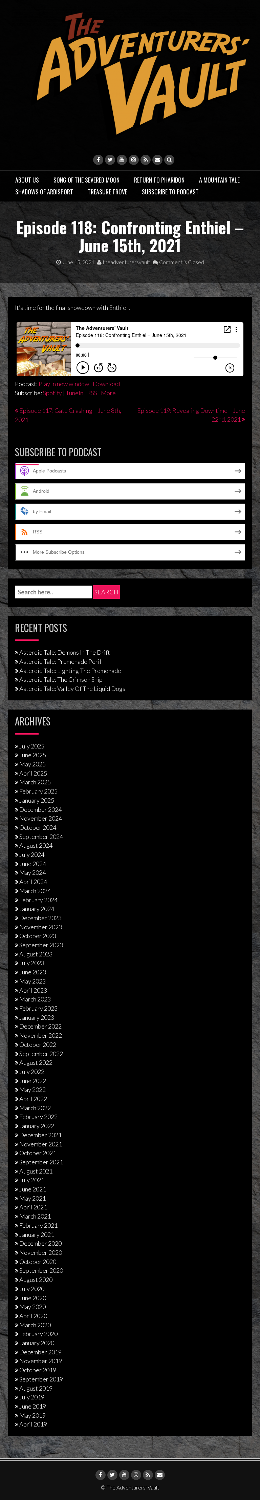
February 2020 (38, 1333)
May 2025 (32, 764)
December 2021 (40, 1135)
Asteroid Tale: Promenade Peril (60, 661)
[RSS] (145, 160)
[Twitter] (110, 160)
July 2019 (31, 1397)
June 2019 (32, 1406)
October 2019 (37, 1370)
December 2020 (40, 1243)
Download (106, 383)
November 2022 (40, 1035)
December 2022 (40, 1026)
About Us (27, 179)
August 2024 (35, 845)
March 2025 (35, 782)
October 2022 (37, 1044)
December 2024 (40, 809)
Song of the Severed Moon (86, 179)
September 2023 (41, 945)
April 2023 (33, 990)
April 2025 (33, 773)
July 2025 (31, 746)
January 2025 (36, 800)
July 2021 (31, 1180)
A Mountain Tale (219, 179)
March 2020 (35, 1325)
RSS (92, 393)
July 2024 (31, 854)
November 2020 (40, 1252)
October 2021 (37, 1153)
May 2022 (32, 1089)
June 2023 (32, 972)
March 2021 (35, 1216)
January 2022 (36, 1125)
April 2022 (33, 1098)
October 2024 (37, 827)
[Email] (157, 160)
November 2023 (40, 927)
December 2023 (40, 918)
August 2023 (35, 954)
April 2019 (33, 1424)
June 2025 (32, 755)
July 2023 (31, 963)
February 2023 (38, 1008)
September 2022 (41, 1053)
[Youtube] (122, 160)
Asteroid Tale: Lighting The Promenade (70, 670)
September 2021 (41, 1162)
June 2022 (32, 1080)
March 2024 (35, 890)
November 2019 (40, 1361)
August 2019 (35, 1388)
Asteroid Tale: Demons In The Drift (64, 652)
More (108, 393)
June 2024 (32, 863)
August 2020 (35, 1279)
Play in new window (64, 383)
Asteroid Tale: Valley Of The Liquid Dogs (72, 688)
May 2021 (32, 1198)
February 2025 (38, 791)
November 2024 (40, 818)
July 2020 (31, 1288)
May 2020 (32, 1306)
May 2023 (32, 981)
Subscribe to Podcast (170, 191)
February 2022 (38, 1116)
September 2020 (41, 1270)
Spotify (52, 393)
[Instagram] (134, 160)
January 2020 (36, 1343)
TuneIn (74, 393)
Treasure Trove (107, 191)
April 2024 (33, 881)
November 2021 (40, 1144)
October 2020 (37, 1261)
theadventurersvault (126, 262)
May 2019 (32, 1415)
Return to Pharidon (159, 179)
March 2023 (35, 999)
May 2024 (32, 872)
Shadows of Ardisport (44, 191)
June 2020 (32, 1298)
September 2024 (41, 836)
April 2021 (33, 1207)
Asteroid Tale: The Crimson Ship (61, 679)
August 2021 (35, 1171)
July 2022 (31, 1071)
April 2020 (33, 1315)
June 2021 (32, 1189)
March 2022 (35, 1108)
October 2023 (37, 935)
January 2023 (36, 1017)
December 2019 (40, 1352)
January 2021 (36, 1234)
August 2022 (35, 1062)
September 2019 (41, 1379)
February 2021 (38, 1225)
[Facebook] (98, 160)
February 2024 (38, 900)
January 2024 (36, 908)
